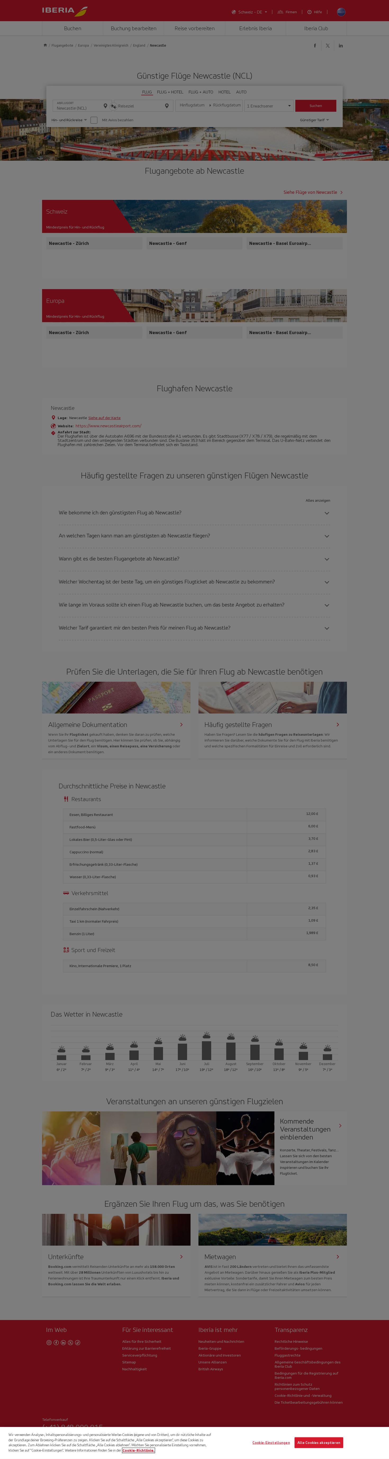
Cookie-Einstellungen (271, 1442)
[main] (194, 1443)
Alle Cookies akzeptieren (318, 1442)
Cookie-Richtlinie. (139, 1450)
